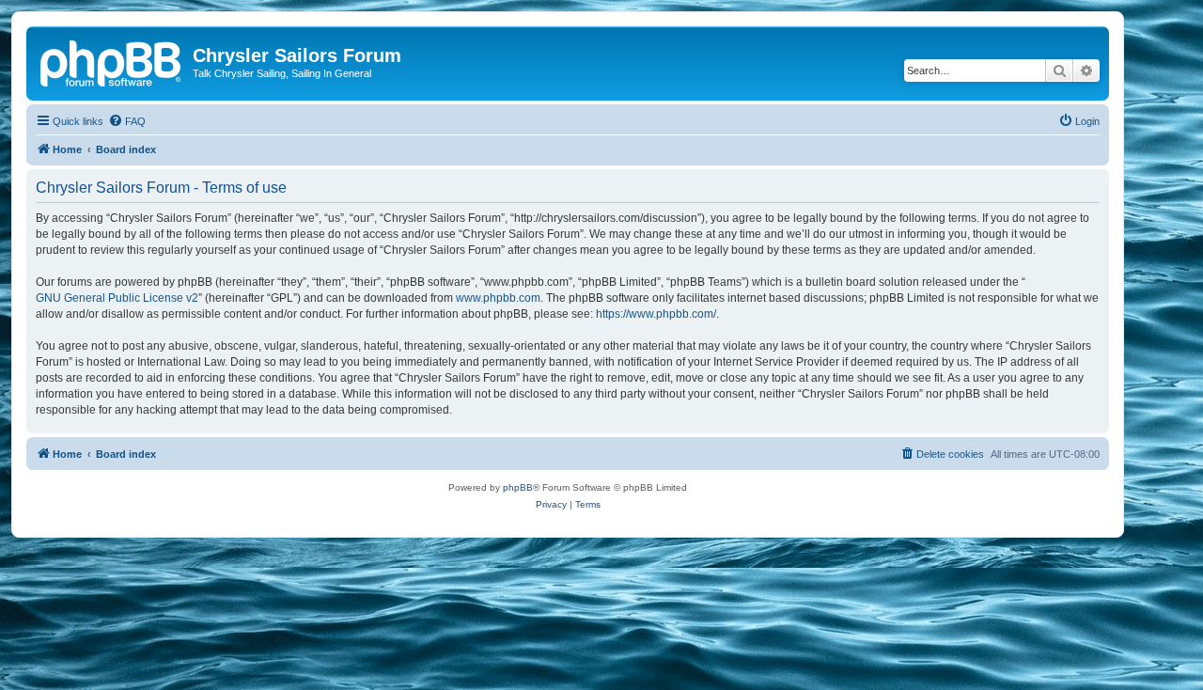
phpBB (518, 487)
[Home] (112, 61)
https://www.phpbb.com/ (656, 314)
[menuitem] (127, 121)
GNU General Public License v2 (117, 298)
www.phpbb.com (498, 298)
